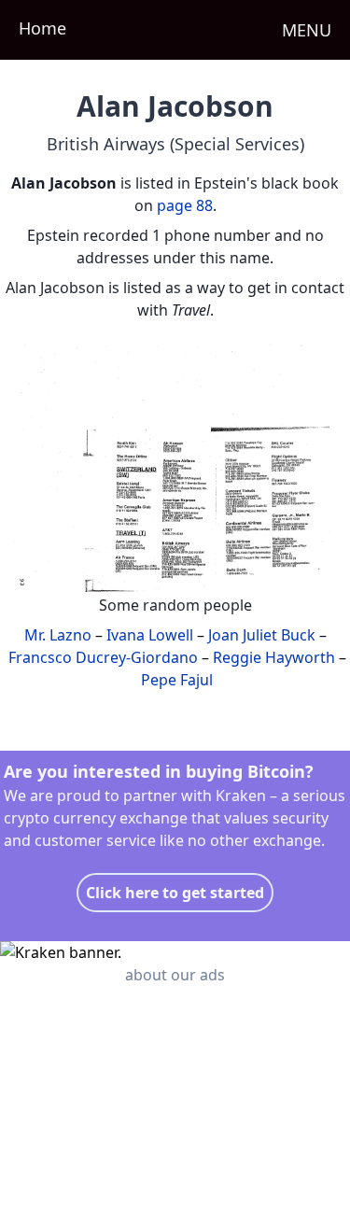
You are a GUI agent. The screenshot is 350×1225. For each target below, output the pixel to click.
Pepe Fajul (177, 679)
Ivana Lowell (149, 635)
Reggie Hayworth (274, 657)
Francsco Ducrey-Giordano (103, 657)
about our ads (175, 975)
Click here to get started (175, 892)
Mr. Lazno (57, 635)
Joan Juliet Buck (261, 635)
